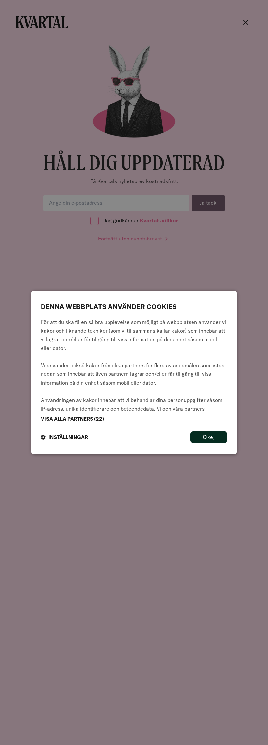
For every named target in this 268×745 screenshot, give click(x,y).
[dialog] (134, 372)
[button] (134, 419)
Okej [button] (209, 437)
